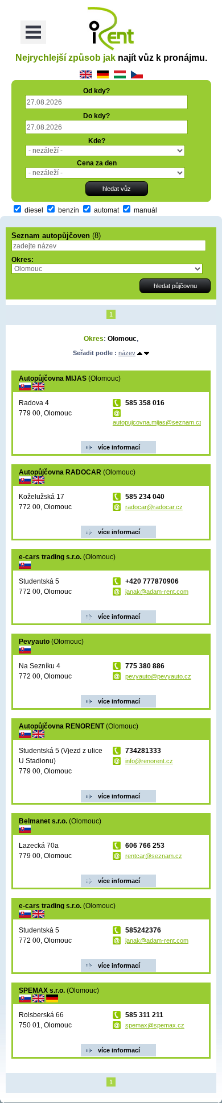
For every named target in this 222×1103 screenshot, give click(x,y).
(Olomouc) (70, 378)
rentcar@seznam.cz (153, 855)
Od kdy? (96, 91)
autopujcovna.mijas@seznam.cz (158, 422)
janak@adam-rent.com (156, 591)
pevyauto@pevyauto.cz (158, 676)
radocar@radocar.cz (154, 506)
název (126, 352)
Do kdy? (96, 116)
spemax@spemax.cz (154, 1025)
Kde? (96, 141)
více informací (119, 447)
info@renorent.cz (149, 760)
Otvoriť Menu (33, 32)
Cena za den (97, 163)
